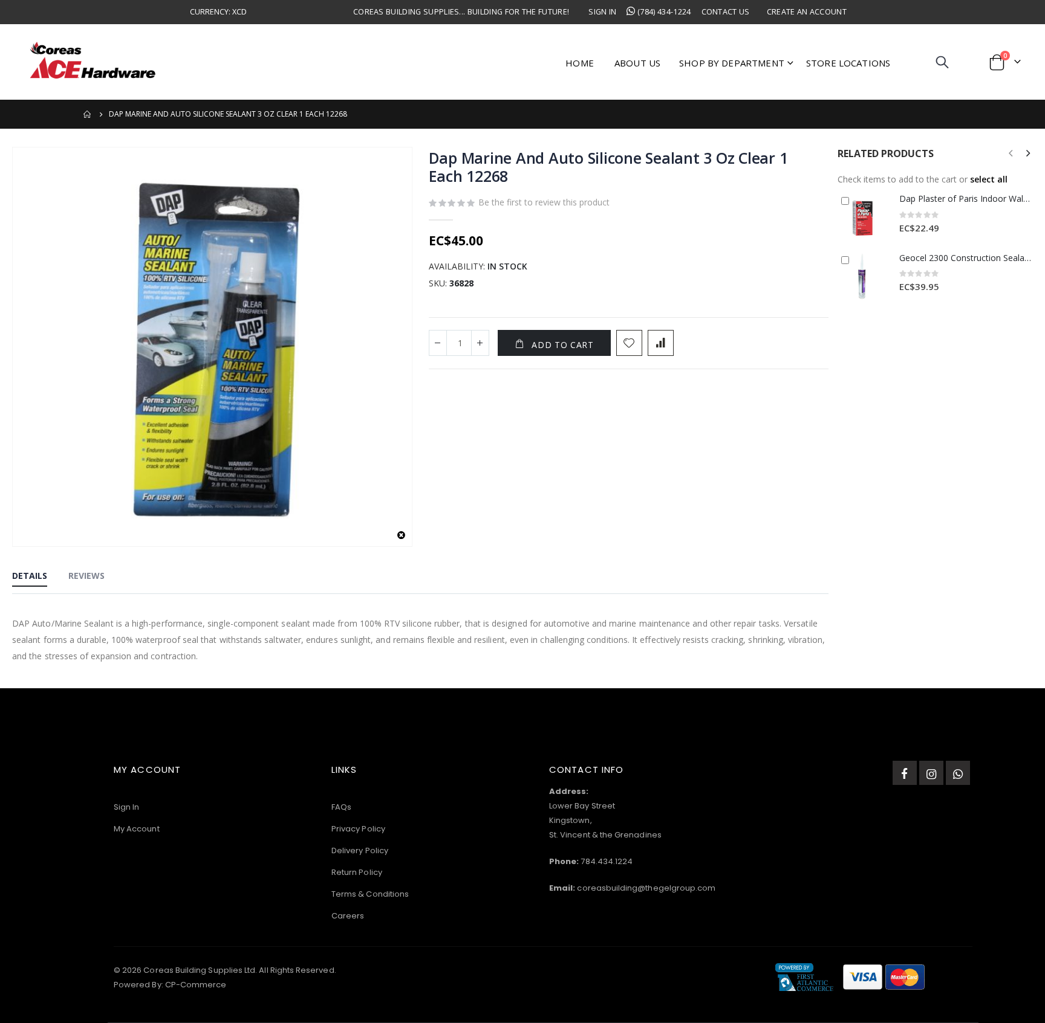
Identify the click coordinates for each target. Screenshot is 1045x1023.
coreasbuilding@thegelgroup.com (646, 888)
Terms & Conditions (370, 894)
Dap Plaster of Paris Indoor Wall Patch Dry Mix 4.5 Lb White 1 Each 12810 (965, 198)
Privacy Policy (358, 828)
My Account (137, 828)
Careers (347, 915)
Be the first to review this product (544, 202)
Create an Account (807, 12)
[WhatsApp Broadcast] (958, 773)
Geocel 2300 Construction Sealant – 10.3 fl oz (965, 257)
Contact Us (726, 12)
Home (87, 114)
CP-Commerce (196, 984)
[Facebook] (905, 773)
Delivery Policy (359, 850)
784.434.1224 (607, 861)
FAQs (341, 807)
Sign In (602, 12)
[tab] (29, 576)
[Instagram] (931, 773)
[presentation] (1027, 153)
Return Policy (356, 872)
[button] (401, 535)
